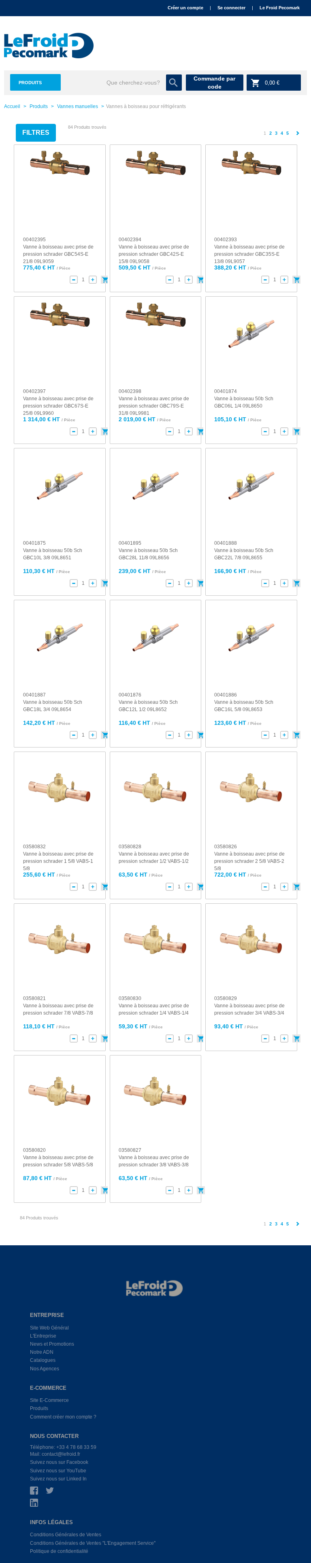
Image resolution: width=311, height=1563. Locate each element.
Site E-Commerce (49, 1400)
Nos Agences (44, 1369)
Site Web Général (49, 1328)
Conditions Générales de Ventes (65, 1535)
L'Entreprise (43, 1336)
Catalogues (42, 1360)
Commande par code (214, 82)
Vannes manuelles (77, 106)
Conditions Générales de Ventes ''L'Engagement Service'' (93, 1543)
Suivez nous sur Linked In (58, 1479)
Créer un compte (185, 7)
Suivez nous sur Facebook (59, 1462)
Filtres (35, 132)
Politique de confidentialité (59, 1551)
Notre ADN (41, 1352)
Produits (30, 82)
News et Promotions (52, 1344)
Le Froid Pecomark (280, 7)
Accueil (12, 106)
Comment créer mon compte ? (63, 1417)
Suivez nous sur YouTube (58, 1471)
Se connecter (231, 7)
